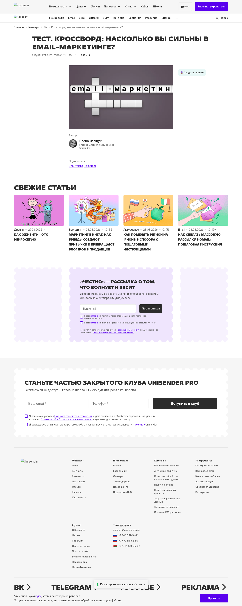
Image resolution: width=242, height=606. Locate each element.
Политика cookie (163, 484)
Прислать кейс (80, 551)
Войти (185, 7)
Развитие (151, 18)
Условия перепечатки (84, 556)
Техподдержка (121, 481)
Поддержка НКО (122, 492)
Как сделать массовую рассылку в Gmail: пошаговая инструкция (200, 239)
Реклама (200, 587)
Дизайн (94, 18)
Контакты (77, 470)
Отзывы (76, 486)
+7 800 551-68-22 (129, 535)
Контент (118, 18)
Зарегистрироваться (211, 6)
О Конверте (78, 530)
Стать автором (81, 546)
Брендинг (134, 18)
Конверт (34, 27)
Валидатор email (204, 470)
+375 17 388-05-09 (129, 546)
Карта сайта (79, 497)
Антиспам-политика (166, 470)
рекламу (140, 424)
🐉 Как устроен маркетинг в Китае (119, 584)
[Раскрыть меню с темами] (177, 18)
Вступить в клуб (185, 403)
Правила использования (128, 330)
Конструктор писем (206, 465)
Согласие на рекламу (166, 507)
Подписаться (151, 308)
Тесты (83, 55)
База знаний (120, 470)
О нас (75, 465)
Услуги (95, 6)
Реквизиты (78, 476)
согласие (94, 316)
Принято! (214, 598)
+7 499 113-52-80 (128, 540)
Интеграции (202, 492)
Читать (76, 535)
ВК (19, 587)
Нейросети (56, 18)
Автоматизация (204, 481)
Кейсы (145, 6)
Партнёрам (78, 481)
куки (38, 596)
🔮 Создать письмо (192, 72)
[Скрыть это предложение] (144, 584)
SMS (82, 18)
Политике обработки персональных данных (66, 419)
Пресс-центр (120, 486)
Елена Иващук (90, 141)
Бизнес (166, 18)
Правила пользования (166, 465)
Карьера (76, 492)
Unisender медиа (81, 567)
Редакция (77, 540)
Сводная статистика (207, 486)
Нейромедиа (79, 561)
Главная (19, 27)
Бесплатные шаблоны (207, 476)
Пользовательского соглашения (73, 416)
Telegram (90, 166)
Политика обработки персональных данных (167, 478)
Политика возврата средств (165, 492)
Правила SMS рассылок (167, 512)
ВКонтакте (76, 166)
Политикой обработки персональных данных (113, 332)
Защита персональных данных (167, 500)
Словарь (118, 476)
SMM (106, 18)
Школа (157, 6)
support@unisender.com (126, 530)
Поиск (224, 18)
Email (71, 18)
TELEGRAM (71, 587)
